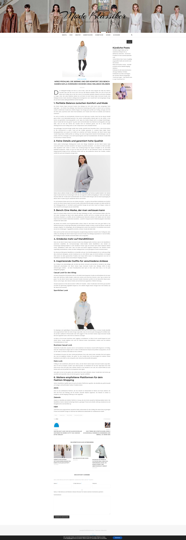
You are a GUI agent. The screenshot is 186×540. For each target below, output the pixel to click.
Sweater (78, 35)
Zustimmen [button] (117, 537)
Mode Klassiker (93, 15)
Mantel (64, 35)
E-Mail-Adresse (77, 483)
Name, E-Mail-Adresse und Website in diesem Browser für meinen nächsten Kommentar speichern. (78, 492)
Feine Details (69, 415)
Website (94, 483)
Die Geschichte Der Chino (80, 458)
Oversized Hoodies (78, 415)
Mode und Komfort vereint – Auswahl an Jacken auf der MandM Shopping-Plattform (122, 66)
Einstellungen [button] (70, 538)
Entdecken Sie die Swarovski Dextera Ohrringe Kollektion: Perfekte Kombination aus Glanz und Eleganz (122, 71)
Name (56, 483)
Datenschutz (104, 530)
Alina (57, 419)
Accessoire (116, 35)
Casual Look (62, 415)
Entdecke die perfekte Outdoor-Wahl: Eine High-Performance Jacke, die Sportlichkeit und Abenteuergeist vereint (100, 463)
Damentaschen (88, 35)
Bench (56, 415)
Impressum (97, 530)
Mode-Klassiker (82, 79)
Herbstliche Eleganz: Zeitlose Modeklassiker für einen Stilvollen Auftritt (62, 461)
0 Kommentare (107, 419)
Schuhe (108, 35)
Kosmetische (99, 35)
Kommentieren (57, 494)
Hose (71, 35)
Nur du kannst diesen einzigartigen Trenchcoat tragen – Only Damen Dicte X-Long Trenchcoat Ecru (122, 77)
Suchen (129, 42)
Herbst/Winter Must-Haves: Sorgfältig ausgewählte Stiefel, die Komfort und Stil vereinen (122, 60)
